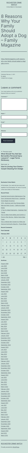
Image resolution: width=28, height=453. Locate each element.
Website (3, 130)
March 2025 (4, 303)
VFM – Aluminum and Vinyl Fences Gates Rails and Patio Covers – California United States (13, 205)
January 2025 (5, 308)
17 (10, 249)
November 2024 (5, 312)
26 (17, 253)
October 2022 (5, 370)
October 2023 (5, 342)
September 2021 (5, 400)
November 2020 (5, 424)
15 (3, 249)
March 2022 (4, 386)
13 (21, 245)
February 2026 (5, 277)
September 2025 (6, 289)
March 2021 (4, 414)
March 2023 (4, 359)
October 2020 (5, 426)
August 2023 (4, 347)
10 (10, 245)
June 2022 (4, 379)
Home (10, 78)
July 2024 (4, 321)
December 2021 (5, 393)
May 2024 (4, 326)
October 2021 (5, 398)
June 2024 (4, 324)
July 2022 (4, 377)
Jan (4, 257)
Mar (24, 257)
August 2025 (4, 291)
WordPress (16, 447)
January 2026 (5, 280)
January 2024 (5, 335)
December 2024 (5, 310)
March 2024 (4, 331)
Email (3, 122)
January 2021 (5, 419)
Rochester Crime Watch (11, 444)
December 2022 (5, 366)
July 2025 (4, 294)
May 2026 (4, 270)
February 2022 (5, 389)
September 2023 (6, 345)
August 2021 (4, 403)
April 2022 (4, 384)
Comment (4, 96)
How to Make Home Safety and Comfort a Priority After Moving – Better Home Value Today (13, 217)
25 (14, 253)
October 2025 (5, 287)
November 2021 (5, 396)
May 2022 (4, 382)
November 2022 (5, 368)
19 (17, 249)
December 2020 (5, 421)
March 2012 (4, 435)
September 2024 (6, 317)
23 (6, 253)
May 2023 (4, 354)
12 (17, 245)
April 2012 (4, 433)
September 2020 (6, 428)
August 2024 (4, 319)
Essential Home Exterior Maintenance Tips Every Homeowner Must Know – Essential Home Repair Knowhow (13, 198)
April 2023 (4, 356)
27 (21, 253)
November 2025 (5, 284)
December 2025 (5, 282)
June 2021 (4, 407)
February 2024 (5, 333)
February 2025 (5, 305)
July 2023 (4, 349)
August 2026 (4, 263)
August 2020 (4, 431)
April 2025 (4, 301)
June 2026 (4, 268)
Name (3, 113)
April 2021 (4, 412)
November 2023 (5, 340)
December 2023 (5, 338)
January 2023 (5, 363)
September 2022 (6, 373)
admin (4, 76)
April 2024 (4, 328)
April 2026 (4, 273)
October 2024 (5, 314)
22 (3, 253)
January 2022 (5, 391)
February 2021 (5, 417)
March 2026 (4, 275)
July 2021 (3, 405)
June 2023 (4, 352)
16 (6, 249)
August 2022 (4, 375)
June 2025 (4, 296)
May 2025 (4, 298)
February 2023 (5, 361)
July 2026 (4, 266)
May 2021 (4, 410)
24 (10, 253)
